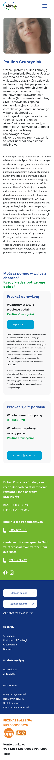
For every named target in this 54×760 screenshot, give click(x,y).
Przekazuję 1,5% (22, 455)
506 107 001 (18, 530)
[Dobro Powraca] (27, 5)
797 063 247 (18, 560)
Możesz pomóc (19, 592)
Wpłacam (18, 324)
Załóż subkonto (18, 603)
